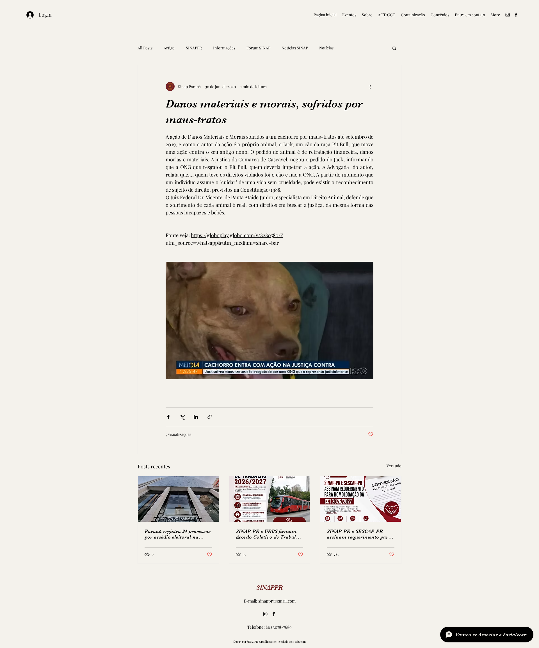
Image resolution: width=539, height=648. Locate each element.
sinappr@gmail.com (277, 601)
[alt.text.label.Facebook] (516, 15)
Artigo (169, 48)
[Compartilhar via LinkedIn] (195, 417)
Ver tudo (394, 465)
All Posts (145, 48)
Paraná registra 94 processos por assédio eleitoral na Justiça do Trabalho (178, 534)
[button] (394, 48)
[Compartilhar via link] (209, 417)
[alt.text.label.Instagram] (507, 15)
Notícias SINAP (295, 48)
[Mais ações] (370, 86)
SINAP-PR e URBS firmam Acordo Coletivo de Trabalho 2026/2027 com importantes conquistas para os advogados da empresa (269, 534)
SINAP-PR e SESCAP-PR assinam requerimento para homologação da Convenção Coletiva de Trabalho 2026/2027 (359, 534)
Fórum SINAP (258, 48)
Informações (224, 48)
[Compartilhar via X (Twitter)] (182, 417)
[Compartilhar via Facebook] (168, 417)
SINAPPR (194, 48)
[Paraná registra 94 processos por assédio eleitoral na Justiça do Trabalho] (178, 499)
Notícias (326, 48)
